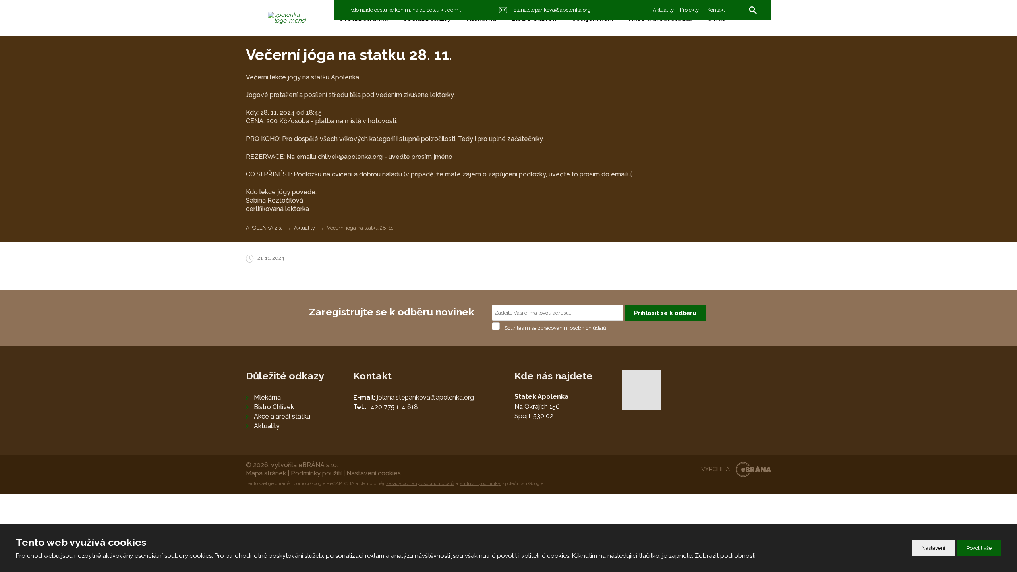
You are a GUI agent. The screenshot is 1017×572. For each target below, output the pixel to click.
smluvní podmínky (480, 483)
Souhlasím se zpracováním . (556, 328)
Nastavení (933, 548)
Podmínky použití (316, 473)
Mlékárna (267, 397)
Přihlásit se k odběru (665, 313)
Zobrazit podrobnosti (725, 555)
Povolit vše (979, 548)
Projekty (689, 10)
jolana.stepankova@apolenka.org (425, 397)
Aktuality (663, 10)
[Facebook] (759, 42)
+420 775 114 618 (393, 407)
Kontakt (716, 10)
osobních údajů (588, 328)
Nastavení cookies (373, 473)
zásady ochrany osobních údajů (420, 483)
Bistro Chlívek (274, 407)
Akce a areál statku (282, 416)
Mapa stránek (266, 473)
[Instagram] (746, 42)
